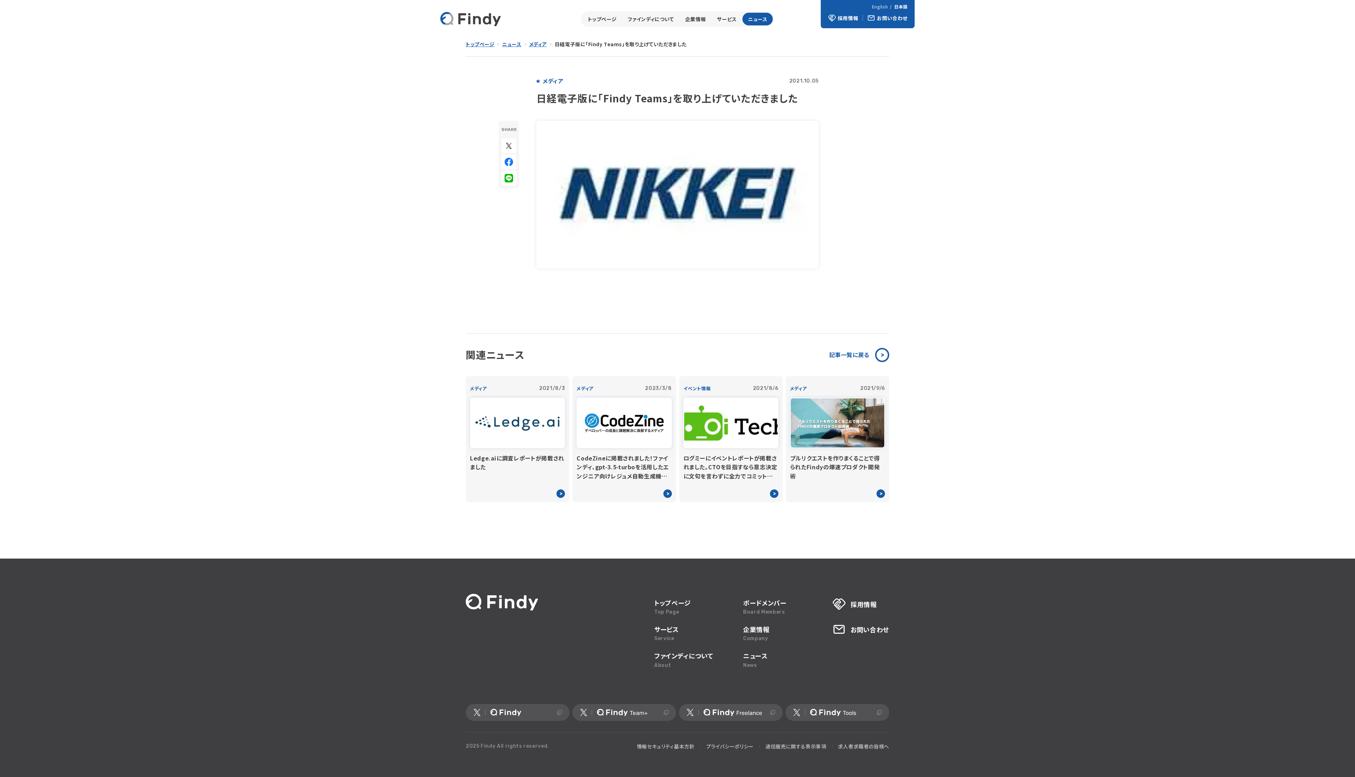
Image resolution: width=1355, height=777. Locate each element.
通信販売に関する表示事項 (795, 746)
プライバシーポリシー (730, 746)
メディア (538, 44)
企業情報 (695, 19)
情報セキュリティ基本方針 (666, 746)
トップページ (602, 19)
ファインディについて (651, 19)
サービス (727, 19)
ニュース (757, 19)
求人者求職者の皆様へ (863, 746)
